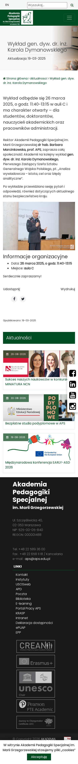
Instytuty (22, 579)
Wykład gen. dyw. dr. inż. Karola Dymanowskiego (38, 80)
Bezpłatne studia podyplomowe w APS (35, 423)
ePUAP (20, 627)
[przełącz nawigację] (69, 18)
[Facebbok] (72, 373)
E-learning (24, 603)
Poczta (21, 594)
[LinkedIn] (72, 384)
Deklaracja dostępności (34, 623)
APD (19, 589)
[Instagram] (72, 406)
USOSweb (23, 584)
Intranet (22, 618)
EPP (18, 632)
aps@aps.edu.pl (37, 558)
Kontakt (22, 574)
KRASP (20, 613)
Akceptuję (39, 757)
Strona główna (17, 78)
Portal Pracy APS (28, 608)
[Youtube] (72, 395)
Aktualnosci (38, 78)
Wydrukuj (68, 289)
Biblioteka (23, 598)
